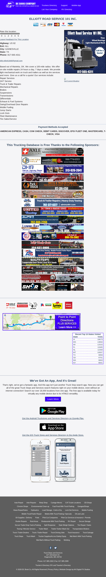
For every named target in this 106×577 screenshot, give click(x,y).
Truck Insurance (74, 532)
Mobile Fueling (87, 510)
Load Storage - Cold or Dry (52, 510)
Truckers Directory (49, 5)
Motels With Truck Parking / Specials (58, 514)
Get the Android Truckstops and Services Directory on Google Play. (53, 418)
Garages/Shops (83, 506)
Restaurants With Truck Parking (53, 521)
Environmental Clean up (40, 506)
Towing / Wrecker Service (26, 529)
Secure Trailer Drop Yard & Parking (28, 525)
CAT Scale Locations (73, 503)
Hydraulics (35, 510)
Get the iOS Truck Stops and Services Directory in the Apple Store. (53, 435)
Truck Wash (30, 536)
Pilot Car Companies (50, 518)
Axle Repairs (31, 503)
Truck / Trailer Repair (40, 532)
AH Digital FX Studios (82, 569)
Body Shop (43, 503)
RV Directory (66, 9)
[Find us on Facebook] (50, 549)
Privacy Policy (53, 569)
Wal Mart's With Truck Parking (81, 536)
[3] (11, 33)
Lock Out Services (71, 510)
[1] (5, 33)
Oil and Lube (79, 514)
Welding (67, 540)
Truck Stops (18, 536)
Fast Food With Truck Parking (63, 506)
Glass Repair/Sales (20, 510)
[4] (15, 33)
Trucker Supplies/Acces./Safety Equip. (52, 536)
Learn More (53, 399)
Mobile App (76, 5)
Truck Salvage (88, 532)
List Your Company (49, 9)
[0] (1, 33)
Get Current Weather (71, 81)
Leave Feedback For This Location (14, 39)
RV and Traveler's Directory (60, 565)
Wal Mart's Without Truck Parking (48, 540)
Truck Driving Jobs (57, 532)
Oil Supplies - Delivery (24, 518)
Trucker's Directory (42, 565)
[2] (8, 33)
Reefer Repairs (21, 521)
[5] (18, 33)
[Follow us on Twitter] (55, 549)
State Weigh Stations (66, 525)
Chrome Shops (22, 506)
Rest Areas (34, 521)
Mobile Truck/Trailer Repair (32, 514)
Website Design (65, 569)
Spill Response (49, 525)
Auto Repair (18, 503)
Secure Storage (84, 521)
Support (64, 5)
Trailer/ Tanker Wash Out (60, 529)
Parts (37, 518)
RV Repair (72, 521)
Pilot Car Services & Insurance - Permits (75, 518)
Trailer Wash (43, 529)
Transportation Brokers (81, 529)
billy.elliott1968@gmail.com (11, 61)
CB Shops (88, 503)
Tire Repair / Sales (84, 525)
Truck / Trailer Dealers (21, 532)
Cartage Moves (56, 503)
